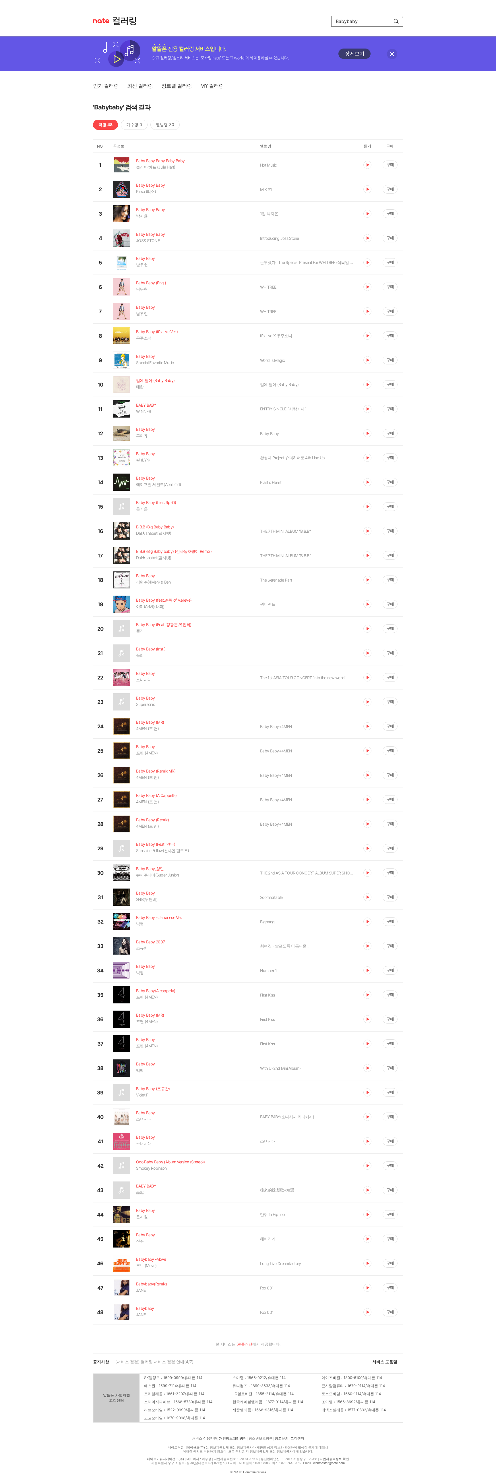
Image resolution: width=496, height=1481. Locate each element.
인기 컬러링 (106, 86)
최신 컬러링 (140, 86)
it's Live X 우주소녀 (276, 335)
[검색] (396, 21)
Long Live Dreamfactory (280, 1263)
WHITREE (268, 287)
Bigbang (267, 921)
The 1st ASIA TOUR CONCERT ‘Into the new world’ (302, 677)
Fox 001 (267, 1287)
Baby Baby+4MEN (276, 726)
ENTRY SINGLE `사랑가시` (283, 408)
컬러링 (127, 21)
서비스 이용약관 (204, 1438)
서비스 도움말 (384, 1361)
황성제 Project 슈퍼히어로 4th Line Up (292, 457)
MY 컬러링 (212, 86)
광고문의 (281, 1438)
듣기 (367, 165)
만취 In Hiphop (272, 1214)
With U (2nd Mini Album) (280, 1068)
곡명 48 (105, 124)
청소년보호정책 (261, 1438)
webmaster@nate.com (329, 1463)
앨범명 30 (165, 124)
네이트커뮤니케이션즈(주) (186, 1447)
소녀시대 (267, 1141)
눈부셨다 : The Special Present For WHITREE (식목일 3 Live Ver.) (307, 262)
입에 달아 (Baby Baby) (279, 384)
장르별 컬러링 (176, 86)
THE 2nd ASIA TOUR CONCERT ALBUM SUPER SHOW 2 (307, 872)
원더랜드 (267, 604)
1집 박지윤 (269, 213)
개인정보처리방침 (233, 1438)
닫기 (392, 54)
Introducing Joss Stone (279, 238)
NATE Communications (249, 1472)
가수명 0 (134, 124)
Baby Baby (269, 433)
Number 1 (268, 970)
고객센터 (297, 1438)
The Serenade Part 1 (277, 580)
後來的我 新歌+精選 (277, 1189)
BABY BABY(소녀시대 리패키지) (287, 1116)
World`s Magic (272, 360)
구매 (390, 164)
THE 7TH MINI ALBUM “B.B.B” (285, 531)
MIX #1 (266, 189)
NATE (101, 20)
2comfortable (271, 897)
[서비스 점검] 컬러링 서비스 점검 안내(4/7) (154, 1361)
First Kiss (267, 995)
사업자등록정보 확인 (334, 1459)
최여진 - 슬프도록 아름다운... (284, 945)
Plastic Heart (270, 482)
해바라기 (267, 1238)
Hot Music (268, 165)
